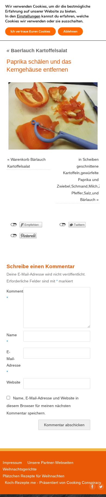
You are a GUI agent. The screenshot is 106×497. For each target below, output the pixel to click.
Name (11, 338)
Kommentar (11, 294)
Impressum (12, 462)
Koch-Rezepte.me (20, 482)
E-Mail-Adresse (11, 362)
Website (11, 382)
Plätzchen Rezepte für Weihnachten (33, 476)
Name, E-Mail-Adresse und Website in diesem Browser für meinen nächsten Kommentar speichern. (43, 405)
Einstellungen (28, 16)
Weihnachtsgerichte (20, 469)
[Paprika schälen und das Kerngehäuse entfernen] (53, 116)
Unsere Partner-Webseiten (50, 462)
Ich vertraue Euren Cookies (30, 31)
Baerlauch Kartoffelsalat (37, 50)
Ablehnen (70, 31)
